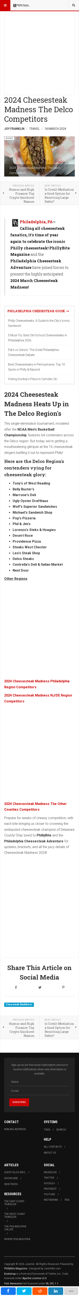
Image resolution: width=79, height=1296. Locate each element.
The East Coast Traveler (14, 1203)
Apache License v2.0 (34, 1278)
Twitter (49, 1177)
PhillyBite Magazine (15, 1268)
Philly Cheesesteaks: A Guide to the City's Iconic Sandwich (39, 323)
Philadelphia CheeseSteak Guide (36, 311)
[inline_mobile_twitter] (24, 1291)
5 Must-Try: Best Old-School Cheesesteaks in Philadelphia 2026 (37, 338)
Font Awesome (13, 1283)
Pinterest (50, 1188)
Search (61, 1129)
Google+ (49, 1183)
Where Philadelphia (17, 1239)
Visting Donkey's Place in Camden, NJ (32, 379)
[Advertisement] (39, 52)
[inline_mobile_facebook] (8, 1291)
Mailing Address (15, 1129)
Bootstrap (10, 1273)
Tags (47, 1129)
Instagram (51, 1199)
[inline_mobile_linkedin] (55, 1291)
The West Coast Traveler (14, 1215)
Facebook (50, 1172)
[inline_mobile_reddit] (39, 1291)
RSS (67, 1199)
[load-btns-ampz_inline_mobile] (71, 1291)
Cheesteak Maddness (19, 1004)
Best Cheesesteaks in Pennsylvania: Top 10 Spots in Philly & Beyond (36, 367)
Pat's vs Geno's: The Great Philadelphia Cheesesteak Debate (33, 352)
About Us (50, 1152)
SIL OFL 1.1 (52, 1283)
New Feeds (11, 1184)
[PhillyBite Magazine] (21, 5)
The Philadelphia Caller (15, 1228)
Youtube (49, 1194)
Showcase (11, 1178)
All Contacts (53, 1146)
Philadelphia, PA (36, 221)
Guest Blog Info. (15, 1172)
